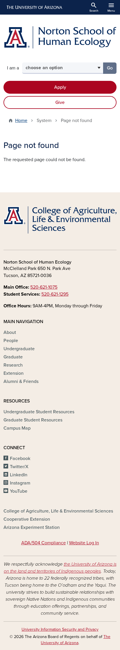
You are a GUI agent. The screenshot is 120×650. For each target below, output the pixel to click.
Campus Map (17, 428)
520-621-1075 (43, 287)
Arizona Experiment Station (31, 527)
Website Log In (84, 543)
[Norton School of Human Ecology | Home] (60, 37)
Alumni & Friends (20, 381)
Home (21, 120)
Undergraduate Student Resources (38, 412)
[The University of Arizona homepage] (34, 7)
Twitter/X (19, 467)
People (10, 341)
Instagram (20, 483)
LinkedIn (18, 475)
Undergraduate (19, 349)
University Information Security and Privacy (60, 629)
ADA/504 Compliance (43, 543)
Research (13, 365)
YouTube (18, 491)
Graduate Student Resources (32, 420)
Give (60, 102)
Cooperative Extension (26, 519)
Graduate (13, 357)
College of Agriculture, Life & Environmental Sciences (58, 511)
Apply (60, 87)
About (9, 332)
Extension (13, 373)
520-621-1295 (54, 294)
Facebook (20, 458)
